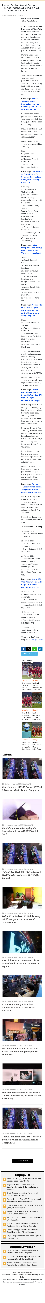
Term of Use (5, 1274)
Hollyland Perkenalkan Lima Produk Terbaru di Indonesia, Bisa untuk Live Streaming (21, 1095)
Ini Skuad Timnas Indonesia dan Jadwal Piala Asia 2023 (37, 687)
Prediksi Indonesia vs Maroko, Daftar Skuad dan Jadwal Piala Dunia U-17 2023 (37, 749)
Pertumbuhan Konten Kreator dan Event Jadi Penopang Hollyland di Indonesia (20, 1051)
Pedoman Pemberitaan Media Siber (24, 1274)
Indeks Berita (22, 1161)
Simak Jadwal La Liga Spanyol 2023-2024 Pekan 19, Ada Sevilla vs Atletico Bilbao (31, 104)
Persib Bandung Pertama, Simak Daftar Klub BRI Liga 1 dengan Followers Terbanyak (31, 395)
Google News (37, 640)
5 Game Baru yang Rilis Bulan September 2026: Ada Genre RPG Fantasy (18, 1007)
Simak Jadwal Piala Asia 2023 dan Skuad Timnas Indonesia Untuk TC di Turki (27, 689)
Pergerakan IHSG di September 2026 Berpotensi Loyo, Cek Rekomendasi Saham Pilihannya (23, 1187)
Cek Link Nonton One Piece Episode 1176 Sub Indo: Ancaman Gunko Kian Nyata (21, 963)
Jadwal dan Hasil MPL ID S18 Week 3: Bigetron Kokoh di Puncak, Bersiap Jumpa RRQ (21, 1139)
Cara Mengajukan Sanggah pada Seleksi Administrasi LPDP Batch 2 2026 (20, 831)
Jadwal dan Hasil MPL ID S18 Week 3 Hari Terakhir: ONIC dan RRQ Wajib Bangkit (21, 875)
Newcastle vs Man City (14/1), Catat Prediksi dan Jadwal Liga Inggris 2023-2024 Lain (31, 310)
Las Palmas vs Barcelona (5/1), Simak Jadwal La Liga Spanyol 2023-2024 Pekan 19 (32, 176)
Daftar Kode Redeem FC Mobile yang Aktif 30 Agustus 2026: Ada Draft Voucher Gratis (21, 919)
